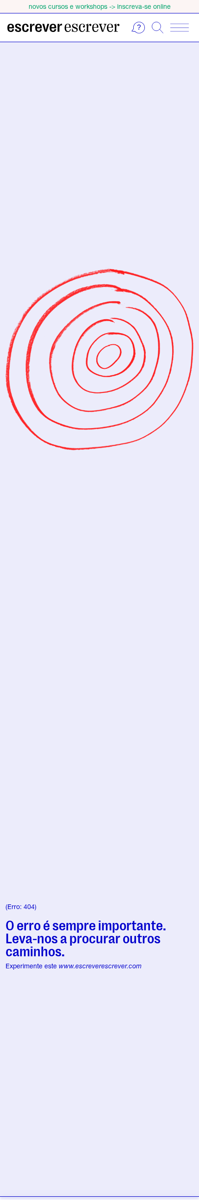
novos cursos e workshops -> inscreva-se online (100, 6)
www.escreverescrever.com (100, 966)
